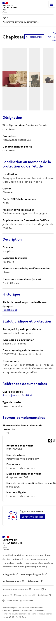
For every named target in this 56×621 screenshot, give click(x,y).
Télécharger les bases (23, 595)
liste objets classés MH (15, 395)
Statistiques (43, 595)
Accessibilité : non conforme (15, 589)
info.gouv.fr (8, 574)
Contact (36, 589)
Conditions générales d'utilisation (17, 610)
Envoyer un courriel (32, 516)
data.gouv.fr (34, 581)
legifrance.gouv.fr (11, 581)
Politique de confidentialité (31, 607)
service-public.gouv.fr (32, 574)
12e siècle (8, 310)
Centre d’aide (12, 600)
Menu (52, 4)
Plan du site (28, 600)
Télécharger (36, 36)
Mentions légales (9, 607)
